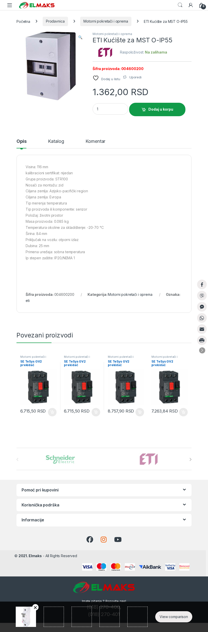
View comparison (174, 616)
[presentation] (190, 459)
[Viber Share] (202, 295)
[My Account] (191, 5)
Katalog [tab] (56, 141)
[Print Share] (202, 340)
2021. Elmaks (30, 556)
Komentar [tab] (95, 141)
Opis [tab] (21, 141)
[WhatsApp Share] (202, 318)
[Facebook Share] (202, 284)
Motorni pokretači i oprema (105, 21)
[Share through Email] (202, 329)
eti (28, 300)
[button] (80, 37)
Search (180, 5)
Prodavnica (55, 21)
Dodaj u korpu (160, 109)
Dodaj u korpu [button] (51, 412)
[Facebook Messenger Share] (202, 307)
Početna (23, 21)
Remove (35, 607)
